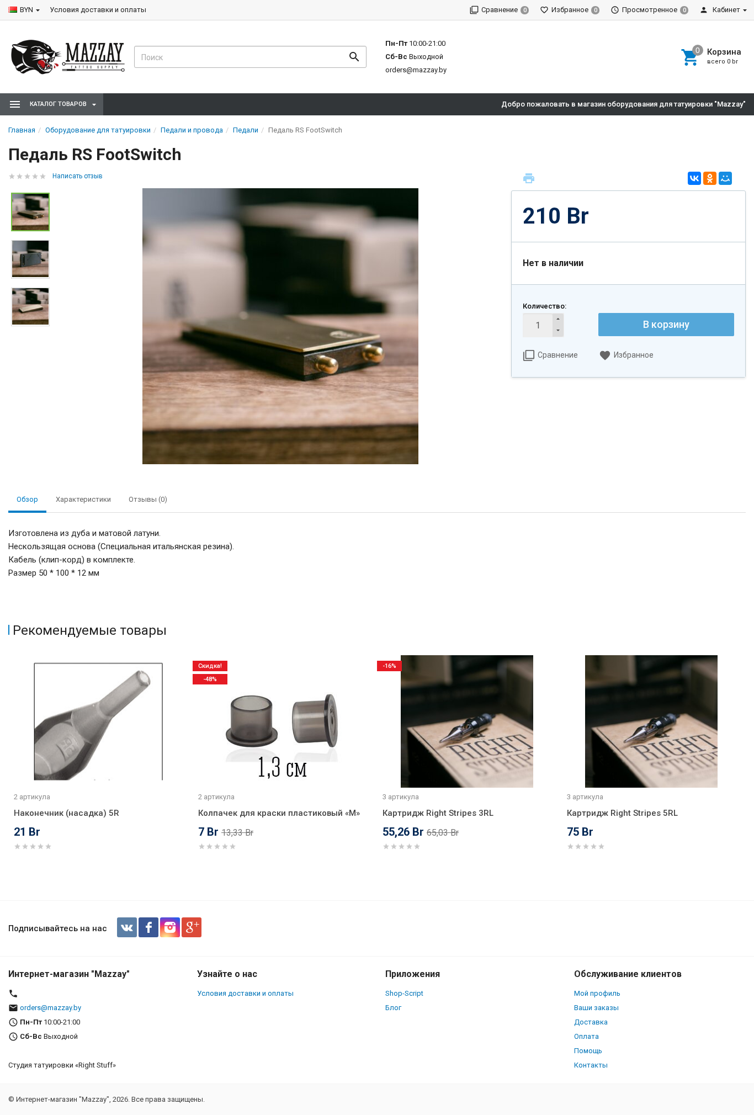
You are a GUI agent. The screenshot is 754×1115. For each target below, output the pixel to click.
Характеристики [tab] (83, 499)
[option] (280, 326)
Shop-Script (404, 993)
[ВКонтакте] (694, 178)
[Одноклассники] (709, 178)
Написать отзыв (77, 176)
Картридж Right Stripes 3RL (438, 813)
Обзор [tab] (27, 499)
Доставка (591, 1022)
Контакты (591, 1065)
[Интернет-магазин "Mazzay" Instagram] (170, 927)
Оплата (586, 1036)
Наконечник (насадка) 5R (66, 813)
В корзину (666, 324)
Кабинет (725, 10)
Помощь (588, 1051)
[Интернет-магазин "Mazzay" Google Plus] (191, 927)
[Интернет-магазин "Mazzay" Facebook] (148, 927)
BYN (26, 10)
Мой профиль (597, 993)
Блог (393, 1008)
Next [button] (743, 775)
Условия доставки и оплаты (98, 10)
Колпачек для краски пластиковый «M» (279, 813)
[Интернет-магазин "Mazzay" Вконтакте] (127, 927)
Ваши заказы (596, 1008)
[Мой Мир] (725, 178)
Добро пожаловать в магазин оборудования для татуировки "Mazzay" (623, 104)
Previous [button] (11, 775)
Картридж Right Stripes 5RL (622, 813)
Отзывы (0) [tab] (148, 499)
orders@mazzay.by (416, 70)
